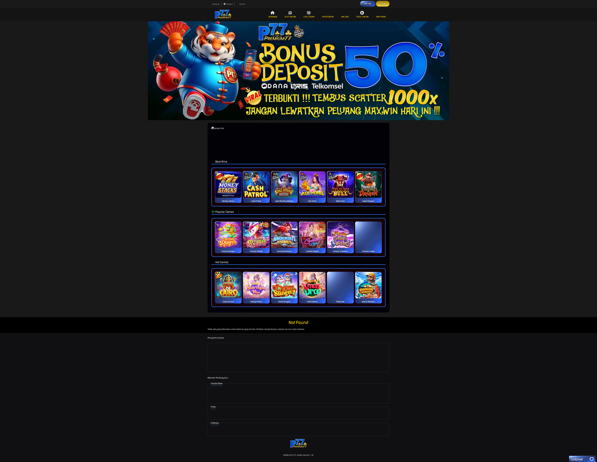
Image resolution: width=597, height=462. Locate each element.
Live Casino (309, 16)
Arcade (345, 16)
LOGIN (383, 3)
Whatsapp (216, 4)
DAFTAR (367, 3)
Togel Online (362, 16)
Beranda (272, 16)
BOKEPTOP (292, 455)
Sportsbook (328, 16)
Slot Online (290, 16)
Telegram (229, 4)
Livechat (242, 4)
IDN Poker (381, 16)
